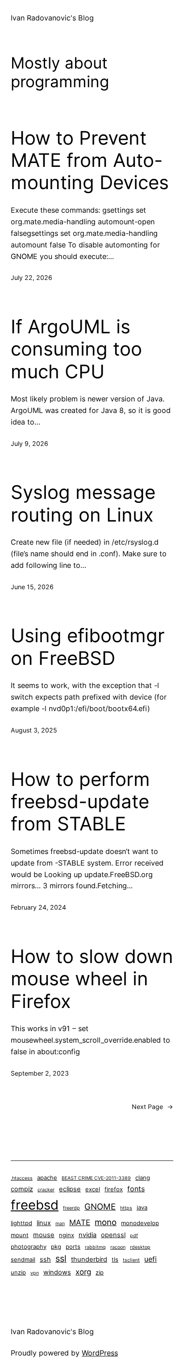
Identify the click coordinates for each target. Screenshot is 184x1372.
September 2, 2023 (40, 1073)
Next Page (152, 1106)
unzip (18, 1272)
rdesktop (140, 1247)
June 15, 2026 (32, 587)
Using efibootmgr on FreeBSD (88, 646)
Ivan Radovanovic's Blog (52, 17)
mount (20, 1234)
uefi (150, 1259)
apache (47, 1177)
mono (106, 1222)
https (126, 1208)
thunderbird (89, 1259)
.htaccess (22, 1178)
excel (92, 1189)
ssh (45, 1259)
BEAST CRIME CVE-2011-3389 (96, 1178)
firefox (114, 1189)
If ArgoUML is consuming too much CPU (76, 349)
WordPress (100, 1352)
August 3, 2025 (34, 730)
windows (57, 1272)
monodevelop (140, 1222)
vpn (34, 1273)
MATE (79, 1222)
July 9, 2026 (29, 443)
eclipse (70, 1189)
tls (115, 1259)
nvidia (87, 1235)
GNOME (100, 1206)
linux (44, 1223)
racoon (117, 1247)
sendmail (23, 1259)
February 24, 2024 (38, 907)
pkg (56, 1246)
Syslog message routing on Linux (83, 503)
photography (28, 1246)
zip (100, 1272)
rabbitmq (95, 1247)
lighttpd (21, 1222)
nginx (66, 1234)
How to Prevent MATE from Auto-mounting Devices (90, 160)
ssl (61, 1258)
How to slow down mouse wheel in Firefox (92, 978)
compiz (22, 1189)
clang (142, 1177)
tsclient (131, 1260)
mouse (43, 1235)
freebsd (35, 1205)
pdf (134, 1235)
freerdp (71, 1208)
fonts (136, 1189)
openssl (113, 1235)
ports (73, 1246)
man (60, 1223)
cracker (46, 1190)
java (142, 1207)
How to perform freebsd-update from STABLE (80, 801)
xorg (83, 1271)
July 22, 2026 (31, 277)
